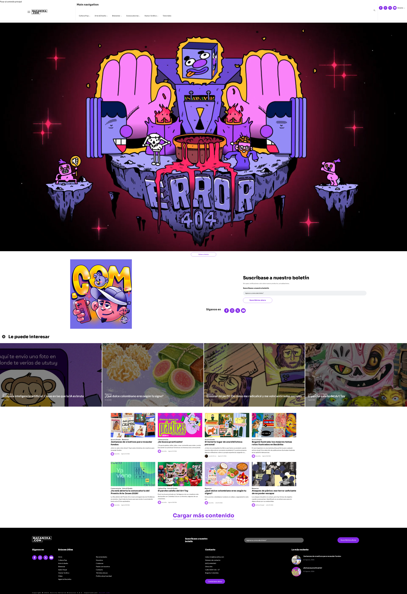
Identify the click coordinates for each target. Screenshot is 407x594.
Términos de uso (102, 573)
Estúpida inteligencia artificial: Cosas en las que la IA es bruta (43, 396)
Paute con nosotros (103, 566)
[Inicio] (38, 12)
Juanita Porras (212, 456)
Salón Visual (62, 570)
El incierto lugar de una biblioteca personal (223, 443)
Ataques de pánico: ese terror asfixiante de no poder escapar (274, 492)
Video (60, 576)
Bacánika (117, 453)
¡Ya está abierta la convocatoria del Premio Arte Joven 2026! (130, 492)
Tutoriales (167, 16)
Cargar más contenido (203, 516)
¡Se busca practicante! (170, 442)
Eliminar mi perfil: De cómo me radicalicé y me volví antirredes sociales (254, 396)
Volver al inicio (203, 254)
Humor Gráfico (151, 16)
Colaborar (99, 563)
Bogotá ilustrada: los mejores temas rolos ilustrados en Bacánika (272, 443)
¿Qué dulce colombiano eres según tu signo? (134, 396)
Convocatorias (132, 16)
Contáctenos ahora (215, 581)
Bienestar (116, 16)
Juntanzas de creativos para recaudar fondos (131, 443)
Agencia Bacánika (64, 579)
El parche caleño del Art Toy (326, 396)
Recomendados (101, 557)
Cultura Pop (84, 16)
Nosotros (99, 560)
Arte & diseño (63, 563)
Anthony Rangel (260, 505)
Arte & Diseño (100, 16)
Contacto (99, 570)
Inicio (60, 557)
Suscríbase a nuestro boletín (256, 288)
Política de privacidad (104, 576)
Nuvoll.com (104, 592)
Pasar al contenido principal (11, 2)
